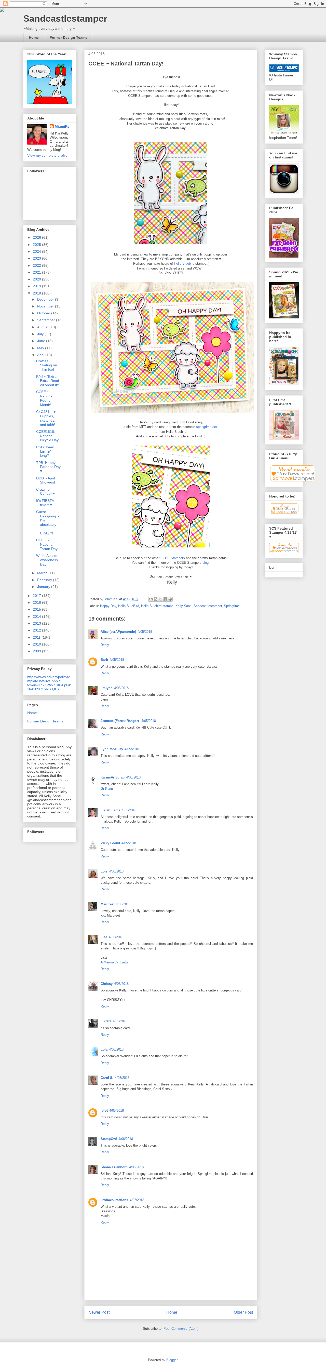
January (44, 587)
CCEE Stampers (172, 558)
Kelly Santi (183, 606)
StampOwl (109, 1139)
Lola (104, 1049)
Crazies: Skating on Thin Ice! (46, 365)
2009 (37, 651)
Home (34, 37)
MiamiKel (63, 126)
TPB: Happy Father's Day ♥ (48, 467)
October (44, 313)
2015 (37, 609)
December (46, 299)
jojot (104, 1110)
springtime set (207, 427)
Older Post (243, 1312)
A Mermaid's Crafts (115, 962)
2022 (37, 265)
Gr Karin (107, 788)
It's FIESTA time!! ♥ (45, 503)
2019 (37, 286)
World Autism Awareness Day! (47, 560)
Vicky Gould (110, 843)
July (41, 334)
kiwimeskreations (114, 1200)
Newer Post (99, 1312)
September (46, 320)
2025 (37, 245)
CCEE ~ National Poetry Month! (44, 398)
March (42, 573)
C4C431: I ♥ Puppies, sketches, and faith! (46, 418)
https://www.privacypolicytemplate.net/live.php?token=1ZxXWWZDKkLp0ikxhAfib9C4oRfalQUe (49, 683)
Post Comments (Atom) (181, 1329)
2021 (37, 272)
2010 (37, 644)
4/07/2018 (137, 1200)
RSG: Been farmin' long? (45, 451)
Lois (104, 871)
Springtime (232, 606)
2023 (37, 258)
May (41, 348)
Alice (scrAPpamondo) (118, 632)
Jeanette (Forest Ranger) (120, 721)
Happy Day (108, 606)
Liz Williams (110, 810)
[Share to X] (160, 599)
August (43, 327)
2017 (37, 596)
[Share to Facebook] (165, 599)
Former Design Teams (68, 37)
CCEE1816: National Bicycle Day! (48, 435)
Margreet (107, 904)
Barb (104, 660)
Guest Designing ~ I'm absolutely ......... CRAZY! (47, 522)
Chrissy (107, 984)
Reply (105, 645)
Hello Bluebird (184, 263)
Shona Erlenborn (114, 1167)
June (41, 341)
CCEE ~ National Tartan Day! (47, 544)
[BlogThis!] (155, 599)
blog (205, 563)
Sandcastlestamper (65, 18)
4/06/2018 (125, 1139)
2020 (37, 279)
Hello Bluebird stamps (157, 606)
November (46, 306)
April (41, 355)
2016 (37, 602)
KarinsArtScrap (113, 777)
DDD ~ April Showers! (45, 480)
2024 (37, 251)
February (45, 580)
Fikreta (106, 1021)
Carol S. (107, 1078)
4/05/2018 (145, 632)
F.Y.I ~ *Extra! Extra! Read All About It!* (47, 380)
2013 (37, 623)
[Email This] (150, 599)
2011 (37, 637)
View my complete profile (47, 155)
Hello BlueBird (128, 606)
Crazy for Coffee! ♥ (45, 491)
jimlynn (107, 688)
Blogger (171, 1360)
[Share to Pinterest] (170, 599)
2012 (37, 630)
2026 (37, 237)
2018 (37, 293)
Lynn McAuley (112, 749)
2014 (37, 616)
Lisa (104, 937)
